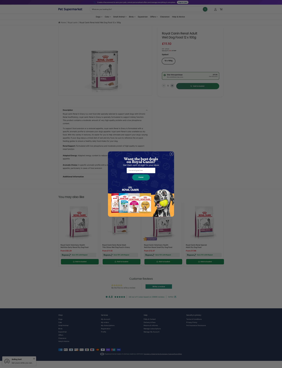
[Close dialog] (171, 154)
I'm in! (141, 177)
